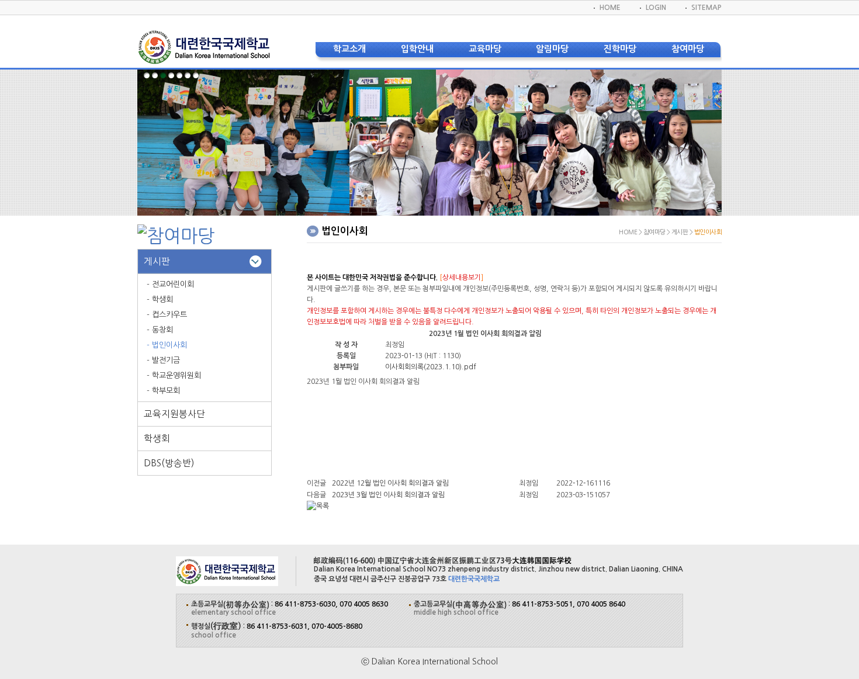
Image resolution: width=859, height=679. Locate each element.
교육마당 (485, 48)
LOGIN (656, 7)
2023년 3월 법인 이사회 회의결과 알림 (388, 494)
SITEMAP (706, 7)
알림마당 (552, 48)
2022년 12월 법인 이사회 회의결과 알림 (390, 483)
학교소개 (349, 48)
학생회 (157, 438)
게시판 (157, 261)
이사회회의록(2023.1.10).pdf (430, 366)
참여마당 (687, 48)
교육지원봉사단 (174, 414)
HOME (610, 7)
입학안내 (417, 48)
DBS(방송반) (169, 463)
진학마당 (620, 48)
